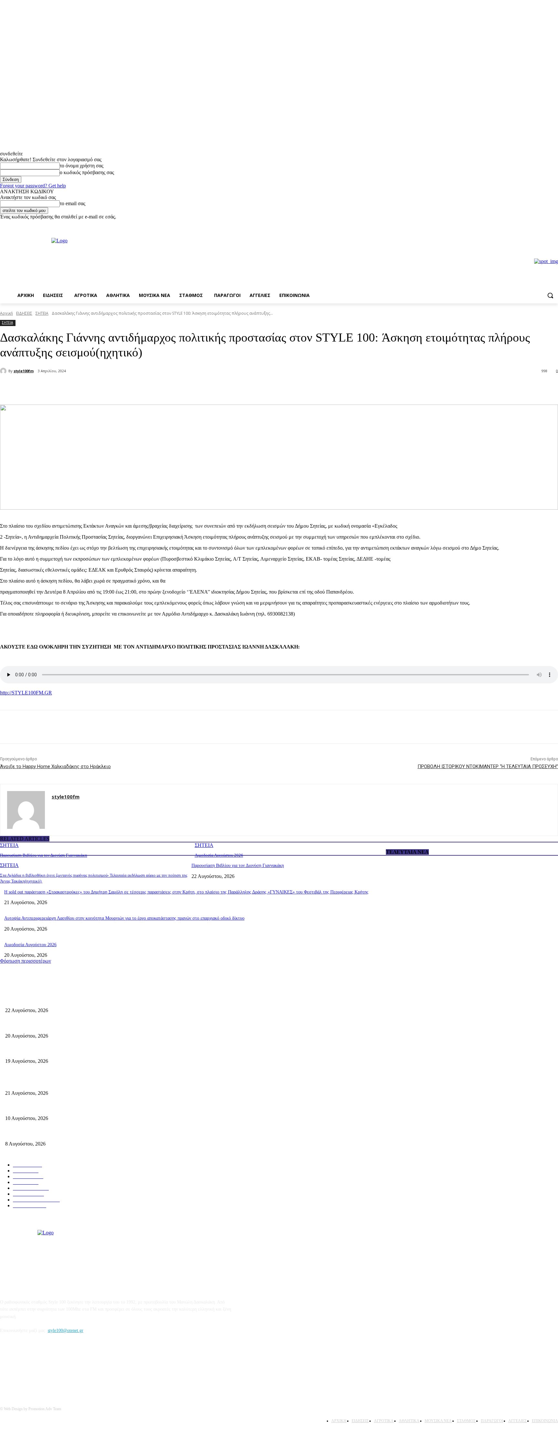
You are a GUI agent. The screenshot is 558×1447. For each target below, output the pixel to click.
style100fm (24, 370)
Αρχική (6, 313)
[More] (109, 388)
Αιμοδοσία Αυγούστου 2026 (219, 855)
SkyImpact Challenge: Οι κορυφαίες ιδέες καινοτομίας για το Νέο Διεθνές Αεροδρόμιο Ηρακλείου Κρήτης (103, 1107)
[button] (550, 295)
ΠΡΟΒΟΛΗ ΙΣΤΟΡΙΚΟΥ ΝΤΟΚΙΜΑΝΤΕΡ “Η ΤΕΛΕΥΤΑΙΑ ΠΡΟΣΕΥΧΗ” (488, 766)
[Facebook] (545, 224)
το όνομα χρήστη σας (81, 165)
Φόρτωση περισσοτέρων (25, 961)
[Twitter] (86, 388)
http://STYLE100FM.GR (26, 692)
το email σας (72, 203)
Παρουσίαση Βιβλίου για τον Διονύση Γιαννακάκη (43, 855)
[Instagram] (554, 224)
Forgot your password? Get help (33, 185)
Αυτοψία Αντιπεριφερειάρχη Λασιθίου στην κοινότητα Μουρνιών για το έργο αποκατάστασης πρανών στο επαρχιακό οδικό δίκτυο (124, 918)
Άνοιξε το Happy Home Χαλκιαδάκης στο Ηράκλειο (55, 766)
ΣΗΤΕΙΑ (42, 313)
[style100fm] (4, 371)
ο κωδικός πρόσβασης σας (87, 172)
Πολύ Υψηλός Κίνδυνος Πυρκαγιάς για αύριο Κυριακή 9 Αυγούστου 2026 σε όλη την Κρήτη (90, 1133)
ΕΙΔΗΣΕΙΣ (24, 313)
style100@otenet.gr (65, 1330)
